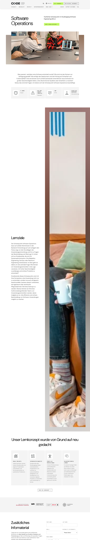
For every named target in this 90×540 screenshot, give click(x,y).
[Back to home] (18, 3)
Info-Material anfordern (71, 3)
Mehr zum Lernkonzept (44, 490)
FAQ (78, 7)
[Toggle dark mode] (43, 3)
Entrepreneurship (39, 7)
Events (62, 7)
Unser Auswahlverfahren (51, 24)
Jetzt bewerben (57, 3)
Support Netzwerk (70, 7)
